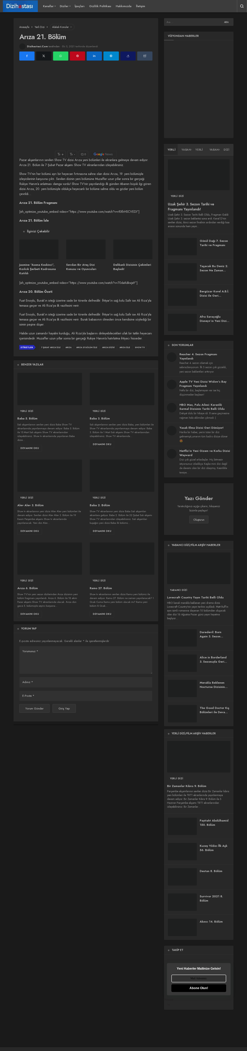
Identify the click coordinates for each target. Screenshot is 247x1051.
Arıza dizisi (108, 347)
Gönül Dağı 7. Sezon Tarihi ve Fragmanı (214, 243)
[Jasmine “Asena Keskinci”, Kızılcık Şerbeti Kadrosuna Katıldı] (38, 249)
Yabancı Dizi (178, 590)
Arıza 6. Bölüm (27, 588)
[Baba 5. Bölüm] (49, 389)
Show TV (140, 347)
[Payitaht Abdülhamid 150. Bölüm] (182, 826)
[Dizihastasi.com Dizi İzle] (20, 6)
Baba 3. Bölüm (100, 419)
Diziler (64, 6)
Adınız (27, 682)
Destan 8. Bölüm (211, 871)
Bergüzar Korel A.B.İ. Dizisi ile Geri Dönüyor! (214, 295)
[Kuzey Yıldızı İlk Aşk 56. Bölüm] (182, 851)
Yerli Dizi (26, 411)
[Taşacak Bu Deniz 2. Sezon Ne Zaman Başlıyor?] (182, 272)
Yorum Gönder (34, 708)
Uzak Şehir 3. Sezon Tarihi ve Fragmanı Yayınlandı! (191, 207)
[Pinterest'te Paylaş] (77, 56)
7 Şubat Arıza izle (51, 347)
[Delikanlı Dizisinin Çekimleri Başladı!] (132, 249)
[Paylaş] (128, 56)
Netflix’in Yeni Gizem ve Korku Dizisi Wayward (204, 453)
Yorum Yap (28, 628)
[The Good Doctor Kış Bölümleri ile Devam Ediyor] (182, 713)
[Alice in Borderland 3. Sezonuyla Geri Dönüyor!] (182, 663)
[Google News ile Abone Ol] (103, 154)
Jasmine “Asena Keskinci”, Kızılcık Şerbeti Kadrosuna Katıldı (37, 269)
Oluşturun (198, 520)
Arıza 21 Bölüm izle (86, 347)
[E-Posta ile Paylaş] (144, 56)
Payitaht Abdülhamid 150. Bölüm (214, 822)
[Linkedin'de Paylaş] (94, 56)
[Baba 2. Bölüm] (122, 476)
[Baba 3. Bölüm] (122, 389)
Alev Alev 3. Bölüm (30, 505)
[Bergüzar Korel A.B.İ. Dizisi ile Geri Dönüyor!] (182, 297)
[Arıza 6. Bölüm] (49, 558)
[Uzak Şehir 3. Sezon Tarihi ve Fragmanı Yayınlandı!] (199, 174)
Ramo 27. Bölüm (101, 588)
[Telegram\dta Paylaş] (111, 56)
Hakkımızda (123, 6)
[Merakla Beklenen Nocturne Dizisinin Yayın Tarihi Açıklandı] (182, 688)
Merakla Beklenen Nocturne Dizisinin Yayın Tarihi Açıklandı (214, 687)
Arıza (68, 347)
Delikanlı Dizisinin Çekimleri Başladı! (132, 267)
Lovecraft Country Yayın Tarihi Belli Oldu (195, 598)
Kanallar (48, 6)
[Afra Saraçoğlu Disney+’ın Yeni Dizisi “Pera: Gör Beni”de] (182, 322)
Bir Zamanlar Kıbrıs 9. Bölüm (186, 786)
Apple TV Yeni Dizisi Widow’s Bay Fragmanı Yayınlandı (202, 384)
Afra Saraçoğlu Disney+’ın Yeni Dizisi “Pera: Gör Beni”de (214, 321)
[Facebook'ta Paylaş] (27, 56)
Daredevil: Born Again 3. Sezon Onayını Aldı (210, 636)
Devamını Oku (29, 448)
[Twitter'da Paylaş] (43, 56)
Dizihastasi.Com (37, 46)
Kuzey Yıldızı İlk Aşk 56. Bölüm (213, 848)
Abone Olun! (198, 988)
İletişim (140, 6)
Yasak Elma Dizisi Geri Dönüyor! (201, 428)
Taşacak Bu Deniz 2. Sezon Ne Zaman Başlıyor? (214, 270)
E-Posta (28, 696)
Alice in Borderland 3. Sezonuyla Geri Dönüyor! (213, 661)
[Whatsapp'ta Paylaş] (60, 56)
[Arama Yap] (242, 6)
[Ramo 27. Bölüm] (122, 558)
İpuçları (80, 6)
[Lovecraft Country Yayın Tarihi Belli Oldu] (198, 568)
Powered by (170, 1002)
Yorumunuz (30, 651)
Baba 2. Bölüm (100, 505)
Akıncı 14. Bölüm (211, 921)
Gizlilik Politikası (100, 6)
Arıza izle (124, 347)
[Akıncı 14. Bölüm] (182, 927)
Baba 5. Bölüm (27, 419)
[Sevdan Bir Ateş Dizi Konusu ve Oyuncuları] (85, 249)
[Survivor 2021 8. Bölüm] (182, 902)
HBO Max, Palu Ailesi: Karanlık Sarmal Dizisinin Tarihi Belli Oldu (202, 407)
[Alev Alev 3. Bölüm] (49, 476)
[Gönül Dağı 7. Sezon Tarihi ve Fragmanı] (182, 246)
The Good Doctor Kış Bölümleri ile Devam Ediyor (214, 712)
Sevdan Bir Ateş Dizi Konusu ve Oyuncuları (81, 267)
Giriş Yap (64, 708)
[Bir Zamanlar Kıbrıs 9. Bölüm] (198, 757)
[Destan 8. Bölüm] (182, 877)
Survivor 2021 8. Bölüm (211, 898)
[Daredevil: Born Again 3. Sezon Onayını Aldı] (182, 638)
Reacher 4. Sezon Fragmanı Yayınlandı (198, 356)
